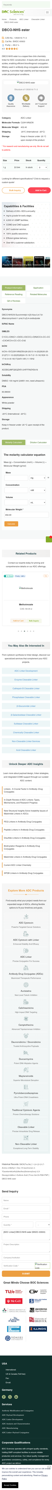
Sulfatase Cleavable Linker (26, 723)
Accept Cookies (10, 1485)
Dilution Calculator (38, 442)
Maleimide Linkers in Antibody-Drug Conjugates (25, 856)
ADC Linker (24, 19)
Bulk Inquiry (15, 190)
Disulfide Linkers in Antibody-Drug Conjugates (24, 837)
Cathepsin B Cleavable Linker (26, 688)
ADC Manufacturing (10, 1428)
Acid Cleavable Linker (26, 750)
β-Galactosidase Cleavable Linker (26, 714)
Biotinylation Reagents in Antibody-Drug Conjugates (22, 847)
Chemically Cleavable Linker (26, 732)
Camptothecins (26, 1024)
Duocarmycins (26, 1058)
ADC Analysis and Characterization (16, 1424)
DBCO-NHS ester (9, 1178)
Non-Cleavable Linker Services (26, 741)
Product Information (13, 287)
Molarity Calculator (13, 442)
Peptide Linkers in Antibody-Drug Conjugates (24, 829)
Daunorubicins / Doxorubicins (26, 1041)
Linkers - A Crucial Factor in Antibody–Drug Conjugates (23, 790)
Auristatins (26, 990)
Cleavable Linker (38, 19)
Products (13, 19)
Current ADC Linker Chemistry (17, 865)
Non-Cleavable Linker (26, 1143)
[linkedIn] (16, 1397)
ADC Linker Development (26, 670)
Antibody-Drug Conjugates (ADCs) (26, 973)
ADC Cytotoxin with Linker (26, 939)
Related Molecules (38, 294)
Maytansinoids (26, 1075)
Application (38, 287)
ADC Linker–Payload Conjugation (15, 1433)
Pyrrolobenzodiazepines (26, 1093)
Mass (8, 472)
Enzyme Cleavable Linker (26, 679)
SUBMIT (26, 1273)
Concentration (12, 484)
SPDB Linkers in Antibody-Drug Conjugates (23, 873)
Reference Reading (13, 294)
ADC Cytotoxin (26, 922)
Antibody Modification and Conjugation (18, 1411)
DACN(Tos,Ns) (25, 1164)
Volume (9, 497)
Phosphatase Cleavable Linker (26, 697)
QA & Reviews (13, 300)
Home (4, 19)
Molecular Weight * (14, 509)
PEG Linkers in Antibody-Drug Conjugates (23, 821)
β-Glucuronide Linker (26, 706)
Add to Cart (40, 190)
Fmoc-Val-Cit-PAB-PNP (38, 1175)
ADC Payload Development (13, 1415)
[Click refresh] (42, 1265)
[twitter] (10, 1397)
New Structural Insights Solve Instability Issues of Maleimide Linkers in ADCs (26, 812)
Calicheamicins (26, 1007)
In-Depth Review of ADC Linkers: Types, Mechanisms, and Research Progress (22, 801)
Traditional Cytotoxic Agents (26, 1109)
